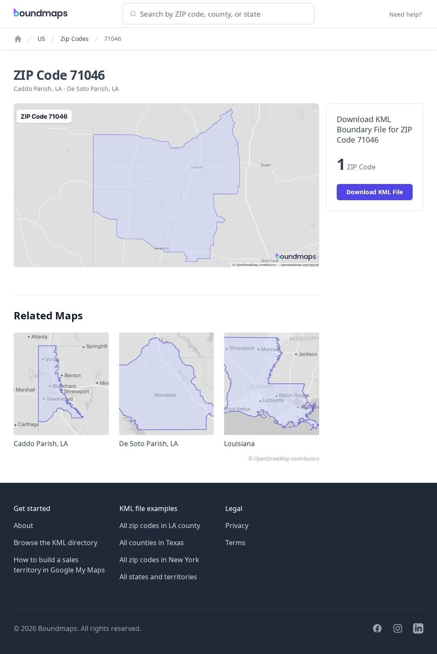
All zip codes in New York (159, 559)
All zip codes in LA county (159, 525)
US (41, 39)
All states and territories (158, 576)
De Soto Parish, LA (93, 89)
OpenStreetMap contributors (286, 458)
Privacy (236, 525)
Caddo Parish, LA (38, 89)
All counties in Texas (151, 542)
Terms (235, 542)
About (23, 525)
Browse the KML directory (55, 542)
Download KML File (375, 192)
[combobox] (218, 13)
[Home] (18, 39)
